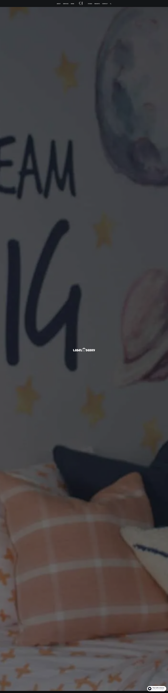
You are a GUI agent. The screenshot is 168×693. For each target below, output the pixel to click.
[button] (110, 3)
